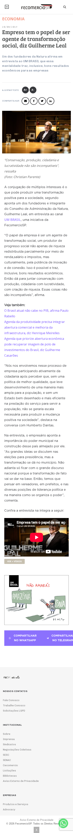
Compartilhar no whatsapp (25, 638)
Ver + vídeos (14, 561)
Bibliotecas (10, 775)
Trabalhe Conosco (14, 705)
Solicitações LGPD (14, 710)
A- (33, 89)
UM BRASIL (12, 220)
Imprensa (9, 739)
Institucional (7, 7)
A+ (25, 89)
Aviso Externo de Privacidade (21, 781)
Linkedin (50, 101)
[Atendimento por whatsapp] (63, 823)
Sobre (6, 733)
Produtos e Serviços (15, 804)
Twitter (42, 101)
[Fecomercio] (36, 7)
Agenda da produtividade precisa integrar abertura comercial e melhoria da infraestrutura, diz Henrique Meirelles (34, 327)
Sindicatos (9, 744)
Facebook (34, 101)
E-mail (25, 101)
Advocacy (9, 809)
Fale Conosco (11, 700)
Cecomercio (10, 765)
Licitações (9, 770)
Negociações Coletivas (17, 749)
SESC (6, 754)
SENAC (7, 760)
